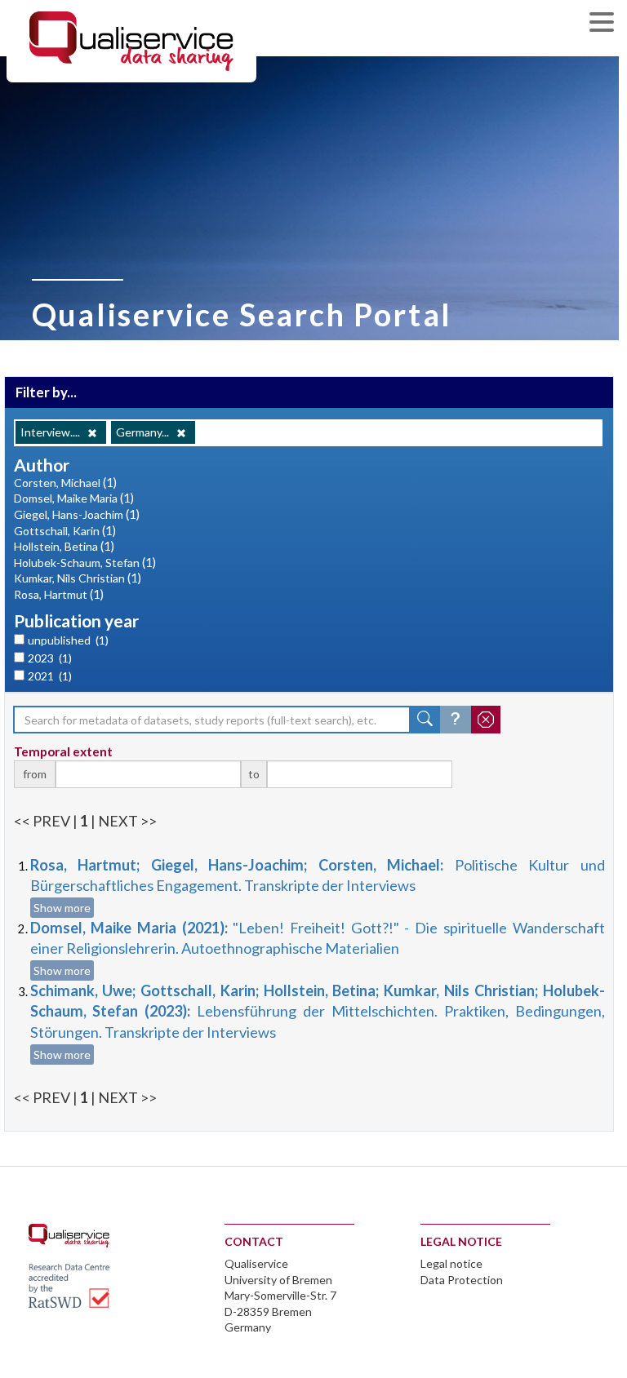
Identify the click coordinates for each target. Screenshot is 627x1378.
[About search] (455, 719)
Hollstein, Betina (56, 546)
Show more (62, 908)
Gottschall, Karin (57, 531)
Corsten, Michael (57, 483)
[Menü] (606, 24)
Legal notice (451, 1263)
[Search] (425, 719)
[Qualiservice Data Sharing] (131, 40)
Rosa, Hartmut (50, 594)
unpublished (68, 640)
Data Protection (461, 1280)
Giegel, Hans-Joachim (68, 514)
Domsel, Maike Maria (66, 498)
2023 (50, 658)
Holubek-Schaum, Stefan (77, 562)
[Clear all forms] (485, 719)
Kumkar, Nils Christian (69, 578)
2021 (50, 676)
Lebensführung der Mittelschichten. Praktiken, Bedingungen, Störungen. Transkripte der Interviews (317, 1010)
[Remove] (92, 433)
